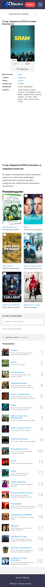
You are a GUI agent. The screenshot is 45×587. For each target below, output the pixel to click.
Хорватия (21, 77)
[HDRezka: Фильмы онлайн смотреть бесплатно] (13, 4)
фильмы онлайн (12, 337)
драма (20, 80)
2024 (20, 74)
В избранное (23, 69)
